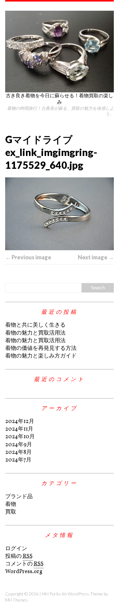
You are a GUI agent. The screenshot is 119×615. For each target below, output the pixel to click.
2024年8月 (18, 452)
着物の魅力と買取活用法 (35, 333)
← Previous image (28, 257)
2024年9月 (18, 445)
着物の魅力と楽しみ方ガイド (41, 356)
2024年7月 (18, 460)
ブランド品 (19, 497)
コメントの (24, 564)
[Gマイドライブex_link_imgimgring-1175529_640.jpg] (59, 213)
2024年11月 (19, 429)
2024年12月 (19, 421)
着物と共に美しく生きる (35, 325)
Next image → (96, 257)
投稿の (19, 556)
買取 (10, 512)
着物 (10, 504)
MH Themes (16, 599)
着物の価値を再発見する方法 (41, 348)
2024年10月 (20, 437)
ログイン (16, 549)
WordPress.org (23, 572)
